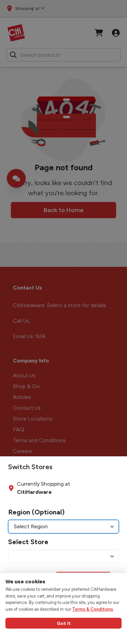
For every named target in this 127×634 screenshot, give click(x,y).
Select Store (28, 542)
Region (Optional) (36, 512)
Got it (63, 623)
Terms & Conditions (92, 609)
